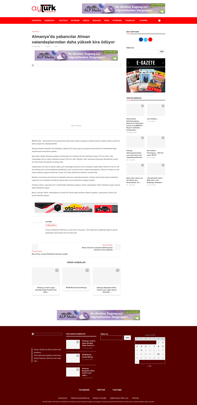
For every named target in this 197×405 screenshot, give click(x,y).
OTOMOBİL (117, 20)
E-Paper (143, 20)
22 (158, 354)
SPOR (106, 20)
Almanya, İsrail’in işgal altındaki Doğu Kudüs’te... (88, 343)
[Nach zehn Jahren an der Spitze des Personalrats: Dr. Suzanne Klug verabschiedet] (135, 169)
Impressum (62, 398)
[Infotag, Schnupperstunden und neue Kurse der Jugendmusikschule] (135, 142)
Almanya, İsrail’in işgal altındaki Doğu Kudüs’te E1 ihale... (46, 290)
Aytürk (48, 222)
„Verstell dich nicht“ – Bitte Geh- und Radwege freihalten (155, 180)
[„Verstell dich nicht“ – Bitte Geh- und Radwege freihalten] (156, 169)
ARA (161, 51)
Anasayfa (36, 20)
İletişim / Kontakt (99, 398)
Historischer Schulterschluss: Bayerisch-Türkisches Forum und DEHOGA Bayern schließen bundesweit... (134, 124)
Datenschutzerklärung (80, 398)
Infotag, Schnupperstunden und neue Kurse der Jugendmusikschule (134, 154)
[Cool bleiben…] (156, 110)
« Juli (149, 366)
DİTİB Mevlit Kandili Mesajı (76, 287)
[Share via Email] (80, 133)
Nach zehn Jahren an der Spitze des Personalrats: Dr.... (134, 180)
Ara (127, 338)
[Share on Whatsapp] (78, 133)
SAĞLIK (86, 20)
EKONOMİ (75, 20)
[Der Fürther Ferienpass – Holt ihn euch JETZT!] (156, 142)
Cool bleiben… (152, 119)
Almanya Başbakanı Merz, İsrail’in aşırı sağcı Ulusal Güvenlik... (107, 290)
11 (141, 350)
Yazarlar (130, 20)
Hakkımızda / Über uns (119, 398)
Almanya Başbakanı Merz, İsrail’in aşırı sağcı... (88, 372)
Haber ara (130, 48)
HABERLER (49, 20)
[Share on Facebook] (70, 133)
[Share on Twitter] (73, 133)
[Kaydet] (57, 270)
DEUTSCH (63, 20)
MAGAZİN (97, 20)
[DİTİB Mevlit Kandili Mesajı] (76, 276)
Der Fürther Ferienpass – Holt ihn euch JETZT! (155, 153)
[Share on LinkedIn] (75, 133)
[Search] (153, 20)
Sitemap (135, 398)
